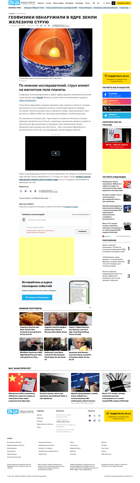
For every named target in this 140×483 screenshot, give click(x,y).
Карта (39, 427)
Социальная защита (45, 442)
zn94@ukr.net (60, 427)
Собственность (106, 454)
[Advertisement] (46, 256)
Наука (72, 442)
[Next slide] (129, 7)
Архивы (39, 415)
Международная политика (15, 445)
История (104, 445)
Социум (103, 442)
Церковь (72, 451)
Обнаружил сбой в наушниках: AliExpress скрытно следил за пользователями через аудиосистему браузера (112, 186)
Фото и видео (58, 3)
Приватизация (12, 454)
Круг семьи (105, 448)
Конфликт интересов (45, 448)
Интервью (69, 3)
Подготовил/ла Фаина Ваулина (33, 198)
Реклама (39, 421)
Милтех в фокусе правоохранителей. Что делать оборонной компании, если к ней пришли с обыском (112, 276)
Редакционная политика (45, 424)
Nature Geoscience (27, 100)
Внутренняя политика (14, 442)
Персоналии (43, 454)
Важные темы (15, 8)
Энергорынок (11, 451)
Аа (113, 3)
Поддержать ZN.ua (124, 3)
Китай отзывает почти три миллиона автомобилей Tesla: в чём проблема (112, 198)
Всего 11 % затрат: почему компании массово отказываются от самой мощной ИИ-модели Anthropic (112, 227)
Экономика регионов (14, 457)
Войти (108, 3)
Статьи (48, 3)
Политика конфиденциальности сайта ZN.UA (118, 476)
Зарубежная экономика (46, 445)
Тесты (87, 3)
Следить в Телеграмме (38, 297)
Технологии (74, 445)
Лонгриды (79, 3)
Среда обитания (75, 448)
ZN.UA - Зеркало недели (117, 145)
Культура (73, 454)
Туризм (103, 451)
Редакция (40, 418)
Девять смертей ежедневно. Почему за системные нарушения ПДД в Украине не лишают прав (113, 248)
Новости (40, 3)
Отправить (82, 231)
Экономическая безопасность (48, 451)
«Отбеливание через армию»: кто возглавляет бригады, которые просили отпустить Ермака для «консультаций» (113, 261)
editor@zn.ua (67, 432)
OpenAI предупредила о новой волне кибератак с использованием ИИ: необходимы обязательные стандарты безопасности (112, 212)
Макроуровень (12, 448)
